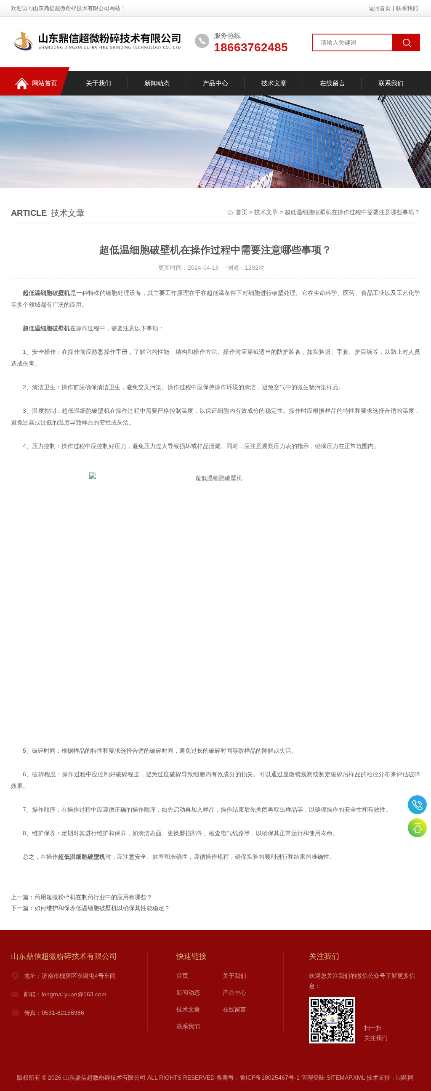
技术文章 (274, 83)
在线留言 (332, 83)
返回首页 (380, 8)
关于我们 (98, 83)
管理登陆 (313, 1077)
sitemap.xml (346, 1077)
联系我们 (407, 8)
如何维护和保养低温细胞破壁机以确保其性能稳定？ (102, 908)
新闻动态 (157, 83)
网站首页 (44, 83)
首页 (241, 212)
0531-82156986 (417, 804)
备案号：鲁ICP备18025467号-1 (258, 1077)
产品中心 (215, 83)
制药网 (405, 1077)
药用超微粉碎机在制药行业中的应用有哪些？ (93, 897)
